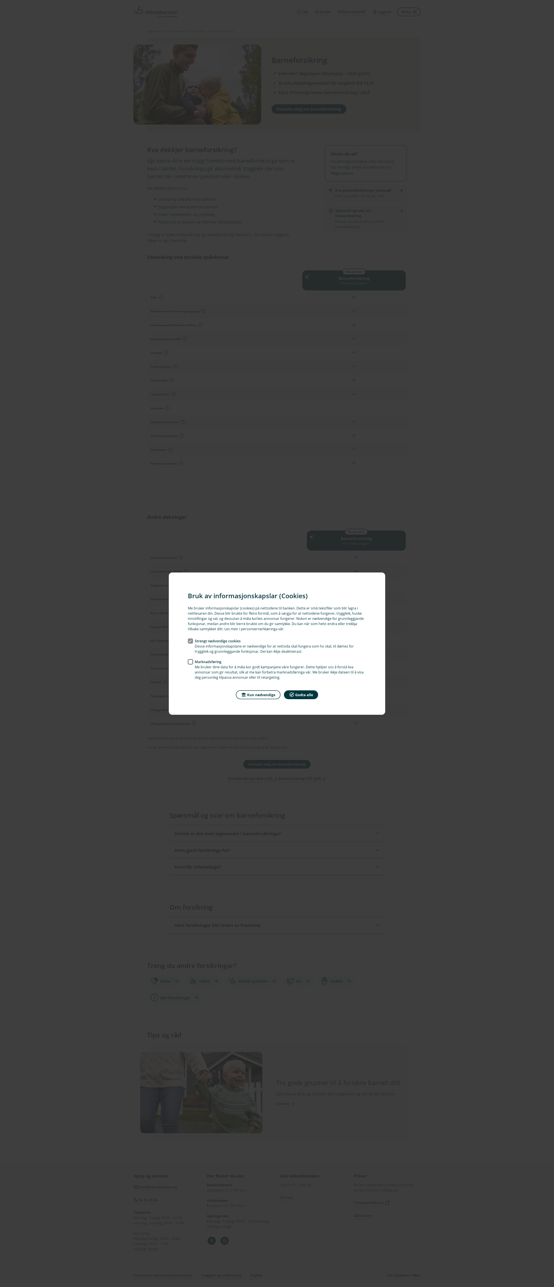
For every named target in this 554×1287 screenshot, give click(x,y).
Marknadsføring (208, 661)
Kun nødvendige (261, 694)
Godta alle (304, 694)
